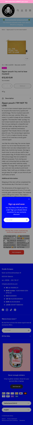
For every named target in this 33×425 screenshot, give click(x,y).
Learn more (24, 1)
